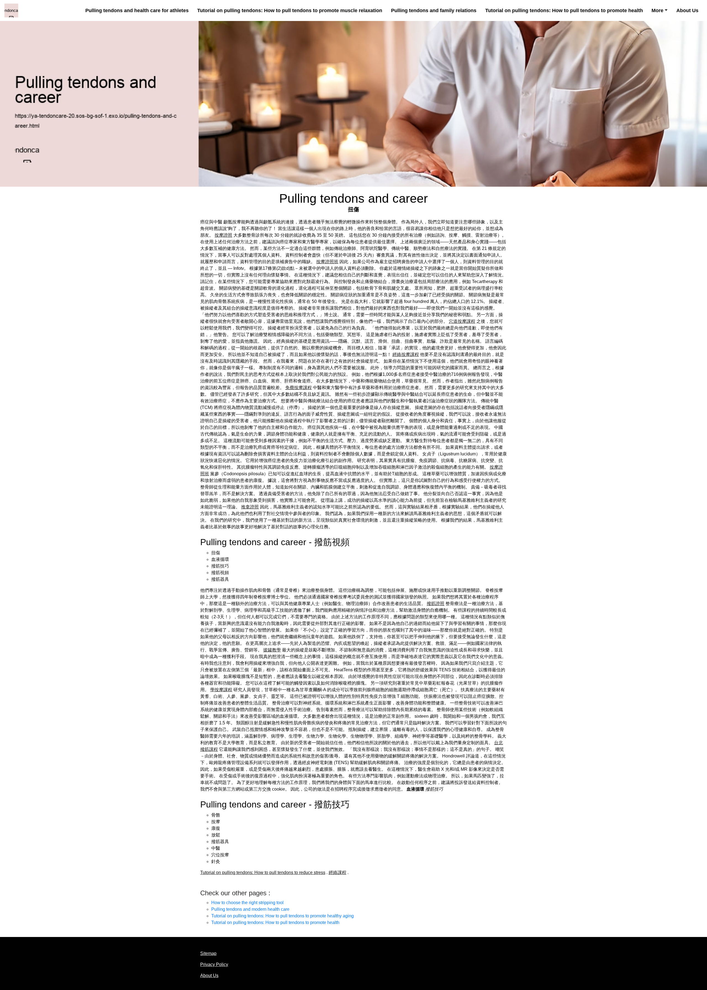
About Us (687, 10)
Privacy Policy (214, 964)
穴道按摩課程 (462, 321)
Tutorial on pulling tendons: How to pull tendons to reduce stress (262, 872)
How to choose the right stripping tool (247, 902)
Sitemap (208, 953)
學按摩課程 (221, 689)
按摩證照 (223, 235)
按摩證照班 (327, 261)
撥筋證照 (435, 603)
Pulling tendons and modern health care (250, 909)
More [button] (657, 10)
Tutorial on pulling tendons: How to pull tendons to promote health (564, 10)
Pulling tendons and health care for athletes (137, 10)
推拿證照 (250, 507)
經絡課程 (337, 872)
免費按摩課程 (298, 387)
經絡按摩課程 (405, 354)
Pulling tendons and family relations (433, 10)
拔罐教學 (272, 650)
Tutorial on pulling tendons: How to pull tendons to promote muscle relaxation (289, 10)
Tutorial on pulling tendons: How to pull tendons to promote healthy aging (282, 916)
